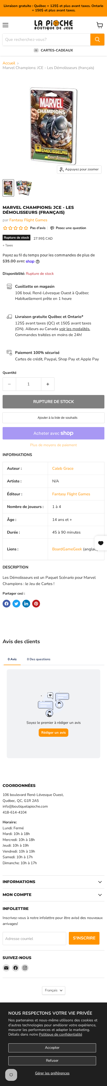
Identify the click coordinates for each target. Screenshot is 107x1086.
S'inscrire (84, 938)
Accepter (52, 1047)
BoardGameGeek (67, 549)
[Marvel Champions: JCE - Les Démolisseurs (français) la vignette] (8, 188)
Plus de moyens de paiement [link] (53, 445)
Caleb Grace (62, 468)
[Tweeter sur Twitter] (16, 603)
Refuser (52, 1060)
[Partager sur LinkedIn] (26, 603)
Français (51, 990)
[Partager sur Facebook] (6, 603)
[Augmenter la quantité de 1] (48, 384)
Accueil (9, 63)
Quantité (9, 373)
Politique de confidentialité (60, 1034)
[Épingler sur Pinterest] (36, 603)
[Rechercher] (97, 39)
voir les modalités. (74, 328)
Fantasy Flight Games (28, 220)
